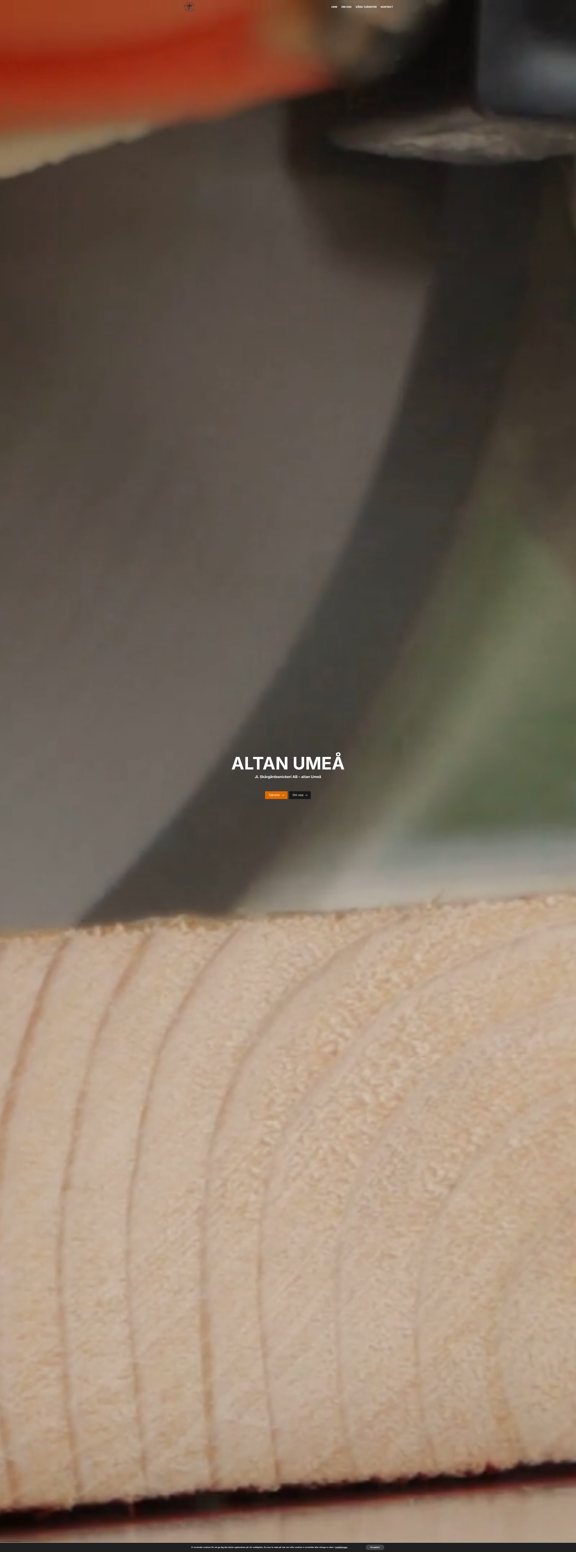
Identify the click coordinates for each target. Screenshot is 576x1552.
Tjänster (276, 795)
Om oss (300, 795)
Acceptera (375, 1547)
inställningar (341, 1547)
